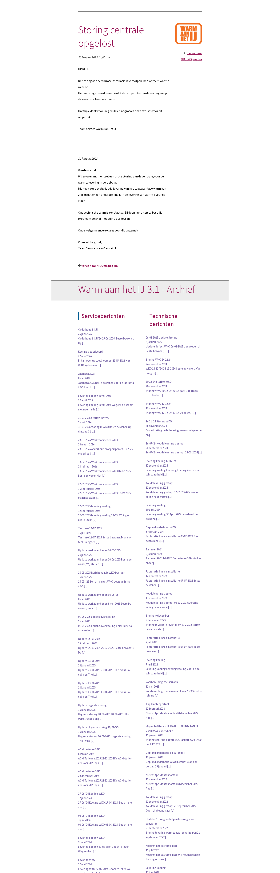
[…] (84, 343)
